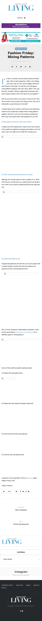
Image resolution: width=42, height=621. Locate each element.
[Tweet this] (21, 67)
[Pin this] (30, 67)
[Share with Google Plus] (25, 67)
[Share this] (16, 67)
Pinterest (30, 478)
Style (29, 61)
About (28, 585)
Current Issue (7, 585)
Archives (19, 585)
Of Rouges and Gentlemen (24, 332)
